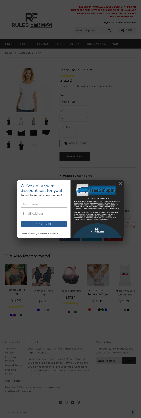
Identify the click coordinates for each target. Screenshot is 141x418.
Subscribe (44, 224)
